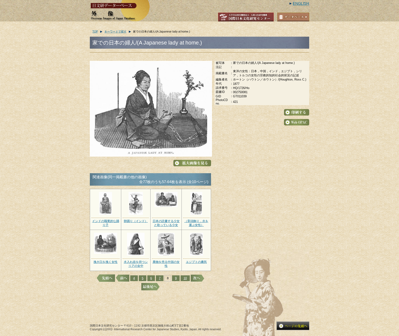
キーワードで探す (115, 31)
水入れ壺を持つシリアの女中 (136, 264)
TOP (95, 31)
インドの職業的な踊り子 (105, 223)
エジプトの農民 (196, 262)
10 (185, 278)
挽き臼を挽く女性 (106, 262)
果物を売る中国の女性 (166, 264)
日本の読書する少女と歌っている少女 (166, 223)
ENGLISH (301, 4)
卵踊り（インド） (136, 221)
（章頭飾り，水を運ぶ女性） (196, 223)
